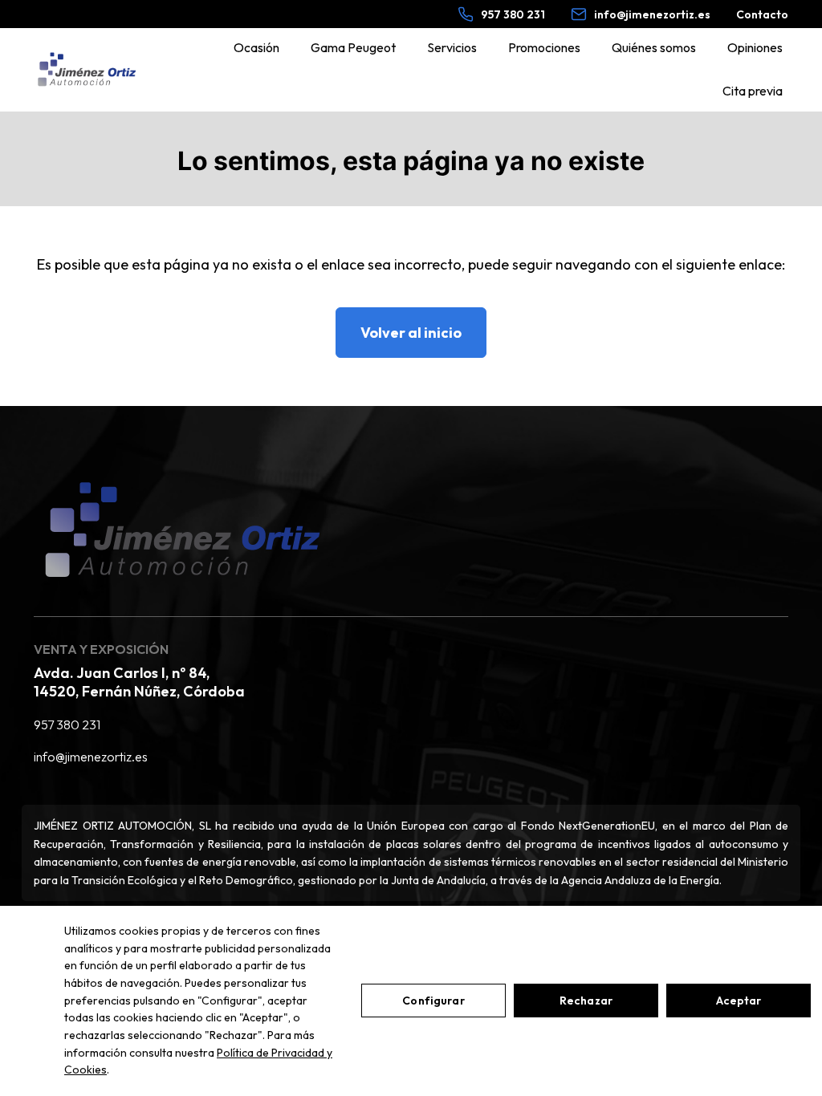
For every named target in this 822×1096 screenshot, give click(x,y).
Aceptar (739, 1000)
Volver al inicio (411, 332)
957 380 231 (67, 724)
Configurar (433, 1000)
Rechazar (586, 1000)
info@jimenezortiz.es (91, 757)
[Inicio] (87, 69)
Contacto (762, 14)
